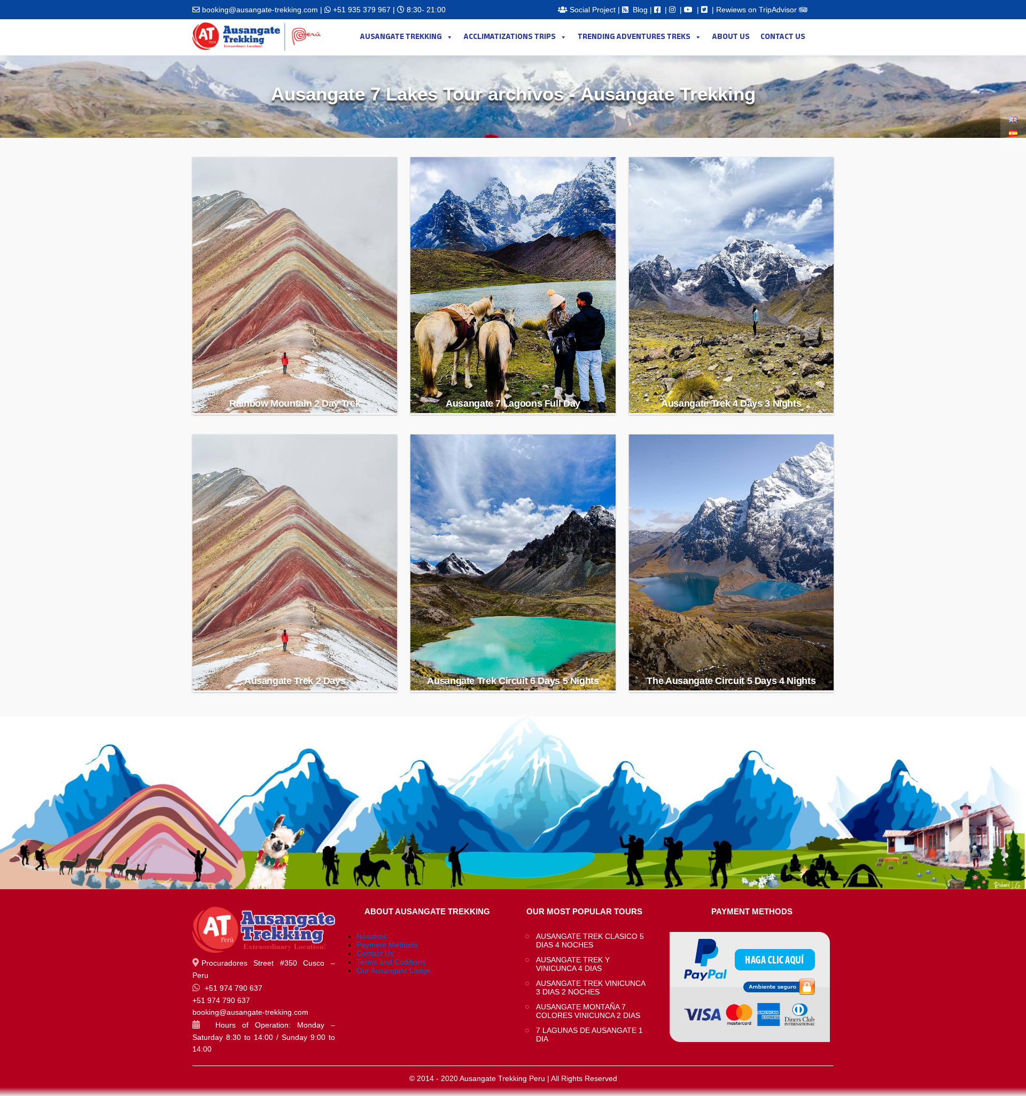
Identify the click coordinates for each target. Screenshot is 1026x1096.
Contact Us (782, 37)
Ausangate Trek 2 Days (294, 680)
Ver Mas (295, 375)
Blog (640, 9)
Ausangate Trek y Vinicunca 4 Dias (573, 964)
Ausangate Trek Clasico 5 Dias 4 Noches (590, 940)
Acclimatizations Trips (510, 37)
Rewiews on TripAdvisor (757, 9)
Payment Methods (387, 944)
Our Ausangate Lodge (393, 970)
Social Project (593, 9)
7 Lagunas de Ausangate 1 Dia (589, 1034)
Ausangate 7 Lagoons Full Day (513, 403)
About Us (731, 37)
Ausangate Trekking (401, 37)
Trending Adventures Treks (634, 37)
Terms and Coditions (391, 962)
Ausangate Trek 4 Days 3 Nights (731, 403)
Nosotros (371, 936)
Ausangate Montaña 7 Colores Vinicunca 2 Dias (589, 1011)
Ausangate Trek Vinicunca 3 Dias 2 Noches (590, 987)
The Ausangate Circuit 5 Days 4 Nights (731, 680)
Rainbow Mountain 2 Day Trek (294, 403)
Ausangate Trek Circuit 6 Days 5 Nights (512, 680)
